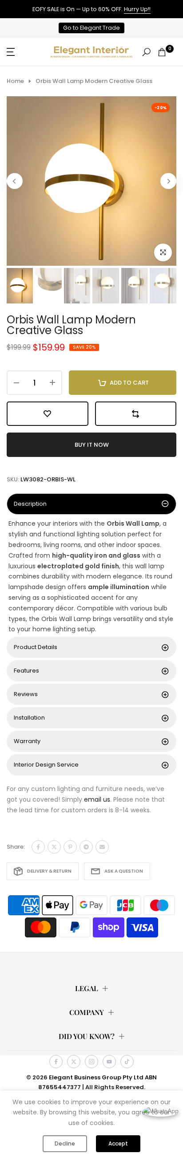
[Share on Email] (102, 847)
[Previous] (15, 181)
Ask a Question (123, 871)
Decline (65, 1143)
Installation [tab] (29, 717)
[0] (162, 52)
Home (15, 81)
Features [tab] (26, 670)
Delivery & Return (49, 871)
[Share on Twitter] (54, 847)
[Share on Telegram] (86, 847)
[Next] (168, 181)
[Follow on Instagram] (91, 1061)
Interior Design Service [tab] (46, 764)
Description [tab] (30, 504)
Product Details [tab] (35, 647)
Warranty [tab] (27, 741)
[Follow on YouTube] (109, 1061)
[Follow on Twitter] (73, 1061)
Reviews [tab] (26, 694)
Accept (118, 1143)
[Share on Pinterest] (70, 847)
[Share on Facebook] (38, 847)
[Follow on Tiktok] (127, 1061)
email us (97, 799)
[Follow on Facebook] (56, 1061)
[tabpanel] (91, 577)
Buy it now (92, 445)
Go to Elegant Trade (91, 27)
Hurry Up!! (137, 9)
